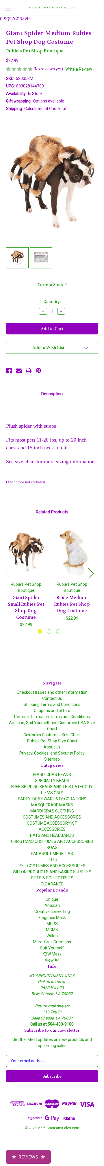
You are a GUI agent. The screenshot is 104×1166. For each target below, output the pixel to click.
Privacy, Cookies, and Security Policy (52, 753)
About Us (52, 747)
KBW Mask (52, 954)
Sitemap (52, 759)
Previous (7, 573)
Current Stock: (52, 284)
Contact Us (52, 698)
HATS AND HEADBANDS (52, 835)
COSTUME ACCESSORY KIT (52, 823)
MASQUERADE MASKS (52, 805)
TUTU (52, 859)
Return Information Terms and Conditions (52, 716)
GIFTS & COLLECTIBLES (52, 878)
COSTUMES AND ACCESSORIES (52, 817)
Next (90, 573)
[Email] (19, 371)
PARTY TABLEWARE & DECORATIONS (52, 799)
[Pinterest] (38, 371)
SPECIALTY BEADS (52, 780)
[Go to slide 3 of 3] (58, 631)
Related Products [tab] (52, 512)
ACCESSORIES (52, 829)
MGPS (52, 923)
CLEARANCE (52, 884)
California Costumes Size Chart (52, 735)
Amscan (52, 905)
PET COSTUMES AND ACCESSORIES (52, 865)
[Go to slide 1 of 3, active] (40, 631)
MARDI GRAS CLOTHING (52, 811)
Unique (52, 899)
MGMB (52, 929)
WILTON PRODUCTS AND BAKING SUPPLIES (52, 872)
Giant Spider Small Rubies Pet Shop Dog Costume (26, 607)
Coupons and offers (52, 710)
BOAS (52, 847)
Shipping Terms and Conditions (52, 704)
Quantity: (52, 301)
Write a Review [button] (78, 69)
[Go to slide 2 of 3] (49, 631)
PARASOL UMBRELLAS (52, 853)
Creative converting (52, 911)
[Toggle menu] (8, 8)
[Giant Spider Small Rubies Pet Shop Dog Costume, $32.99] (26, 552)
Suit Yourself (52, 948)
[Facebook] (9, 371)
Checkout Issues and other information (52, 692)
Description (52, 393)
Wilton (52, 935)
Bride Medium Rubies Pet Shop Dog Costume (72, 604)
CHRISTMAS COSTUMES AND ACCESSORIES (52, 841)
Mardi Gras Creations (52, 942)
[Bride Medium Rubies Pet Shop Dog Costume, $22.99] (72, 552)
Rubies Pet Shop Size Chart (52, 741)
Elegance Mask (52, 917)
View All (52, 960)
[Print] (28, 371)
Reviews (28, 1157)
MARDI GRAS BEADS (52, 774)
